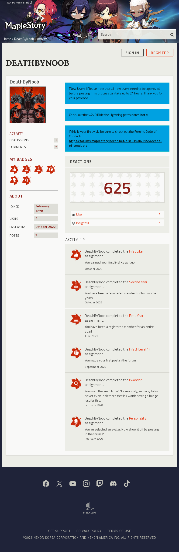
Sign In (132, 53)
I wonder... (136, 380)
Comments (33, 146)
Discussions (33, 140)
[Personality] (16, 179)
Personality (137, 418)
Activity (16, 133)
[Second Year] (40, 169)
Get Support (59, 530)
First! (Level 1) (139, 349)
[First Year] (28, 169)
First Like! (136, 251)
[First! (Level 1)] (52, 169)
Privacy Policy (89, 530)
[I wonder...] (28, 179)
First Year (136, 315)
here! (144, 114)
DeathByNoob (95, 251)
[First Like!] (16, 169)
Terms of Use (119, 530)
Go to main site (18, 2)
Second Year (138, 282)
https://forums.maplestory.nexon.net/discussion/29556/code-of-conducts (115, 143)
